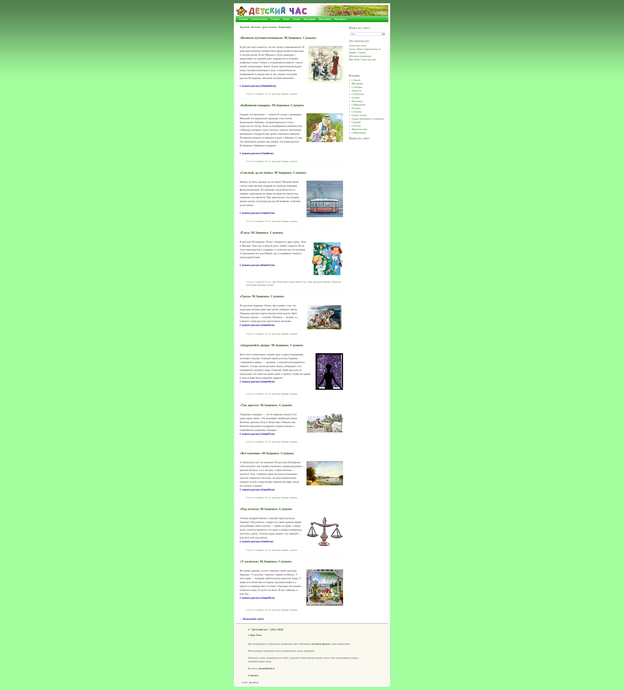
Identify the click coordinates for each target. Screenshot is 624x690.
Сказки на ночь (259, 19)
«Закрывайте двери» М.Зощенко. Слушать (271, 345)
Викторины (310, 19)
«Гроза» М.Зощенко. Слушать (262, 296)
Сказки (296, 19)
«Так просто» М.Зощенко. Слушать (266, 405)
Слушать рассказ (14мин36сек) (258, 85)
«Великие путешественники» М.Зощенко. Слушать (278, 37)
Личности (356, 90)
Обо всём (359, 94)
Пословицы (357, 101)
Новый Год (300, 282)
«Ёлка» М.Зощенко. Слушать (261, 232)
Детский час (254, 682)
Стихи (358, 125)
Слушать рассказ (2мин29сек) (257, 489)
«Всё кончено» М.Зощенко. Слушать (267, 453)
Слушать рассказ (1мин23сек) (257, 213)
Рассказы (356, 108)
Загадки (358, 87)
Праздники (340, 19)
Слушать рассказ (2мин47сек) (257, 433)
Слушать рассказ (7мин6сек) (256, 153)
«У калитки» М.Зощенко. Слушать (266, 561)
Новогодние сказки (285, 282)
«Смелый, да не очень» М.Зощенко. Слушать (273, 172)
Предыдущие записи (252, 619)
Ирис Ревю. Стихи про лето (362, 59)
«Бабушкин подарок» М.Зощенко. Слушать (272, 105)
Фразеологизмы (359, 129)
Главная (243, 19)
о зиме (309, 282)
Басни (286, 19)
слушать (293, 94)
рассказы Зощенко (280, 94)
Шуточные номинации (360, 56)
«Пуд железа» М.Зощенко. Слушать (266, 509)
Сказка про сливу (357, 45)
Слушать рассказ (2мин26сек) (257, 325)
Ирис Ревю (256, 635)
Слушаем (259, 94)
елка (274, 282)
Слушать (275, 19)
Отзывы (355, 97)
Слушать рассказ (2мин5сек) (256, 541)
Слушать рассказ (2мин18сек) (257, 381)
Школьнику (325, 19)
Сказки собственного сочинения (368, 118)
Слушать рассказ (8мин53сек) (257, 265)
